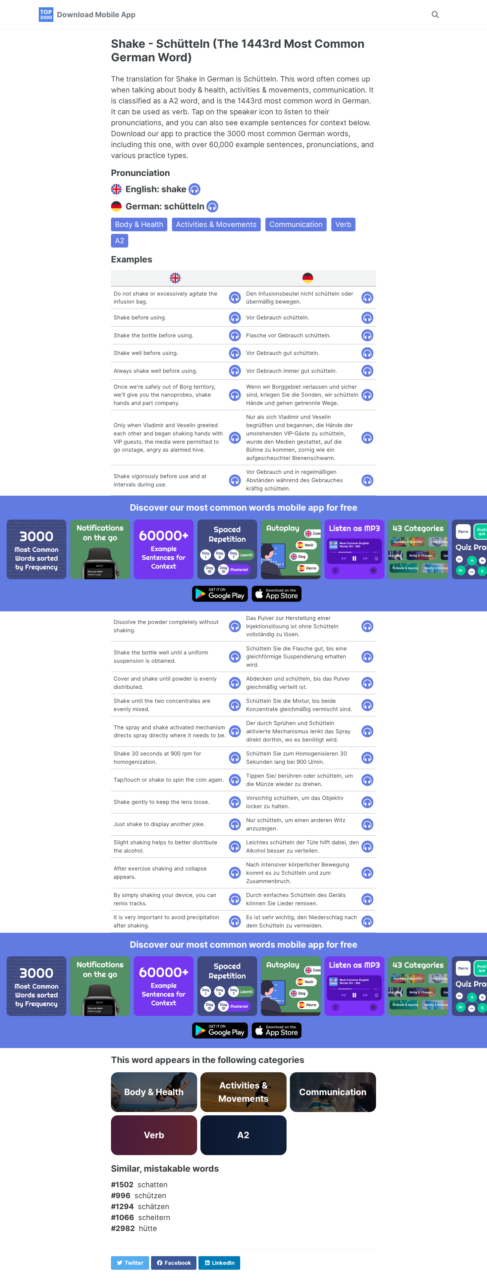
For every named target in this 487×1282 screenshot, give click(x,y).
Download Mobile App (96, 14)
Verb (343, 224)
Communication (296, 224)
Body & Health (139, 224)
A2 (119, 240)
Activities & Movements (216, 224)
